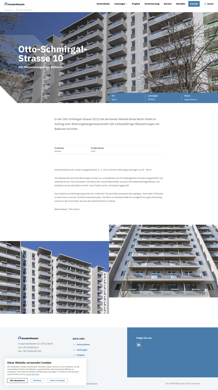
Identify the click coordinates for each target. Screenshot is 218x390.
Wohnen (151, 99)
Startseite (8, 10)
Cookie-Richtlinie (32, 374)
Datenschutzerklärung (88, 383)
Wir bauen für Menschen (24, 10)
